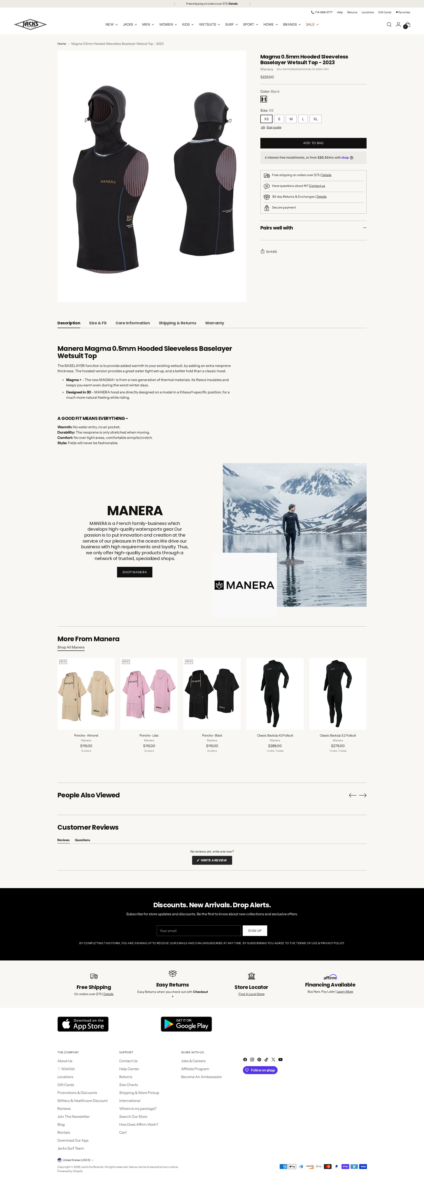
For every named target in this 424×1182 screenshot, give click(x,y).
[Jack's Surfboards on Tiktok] (266, 1060)
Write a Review (216, 861)
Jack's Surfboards (92, 1167)
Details (326, 175)
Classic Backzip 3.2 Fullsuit (338, 735)
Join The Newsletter (73, 1116)
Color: (270, 91)
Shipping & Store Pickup (139, 1092)
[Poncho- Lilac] (149, 694)
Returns (125, 1077)
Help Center (129, 1069)
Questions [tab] (82, 841)
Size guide (274, 127)
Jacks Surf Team (70, 1148)
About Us (64, 1061)
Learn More (345, 992)
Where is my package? (137, 1108)
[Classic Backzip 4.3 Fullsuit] (275, 694)
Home (61, 44)
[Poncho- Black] (212, 694)
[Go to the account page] (398, 24)
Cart (123, 1132)
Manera (266, 69)
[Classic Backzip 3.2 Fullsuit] (338, 694)
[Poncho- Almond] (86, 694)
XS (266, 119)
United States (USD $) (77, 1160)
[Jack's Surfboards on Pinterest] (259, 1060)
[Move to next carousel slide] (363, 795)
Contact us (317, 186)
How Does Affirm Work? (138, 1124)
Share (271, 252)
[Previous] (174, 4)
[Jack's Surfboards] (30, 24)
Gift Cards (65, 1084)
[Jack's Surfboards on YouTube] (281, 1060)
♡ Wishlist (66, 1069)
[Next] (250, 4)
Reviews (64, 1108)
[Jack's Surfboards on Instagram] (252, 1060)
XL (315, 119)
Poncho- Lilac (149, 735)
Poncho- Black (212, 735)
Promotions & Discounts (77, 1092)
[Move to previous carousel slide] (352, 795)
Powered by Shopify (70, 1171)
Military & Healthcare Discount (82, 1100)
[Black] (263, 99)
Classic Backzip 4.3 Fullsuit (275, 735)
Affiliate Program (195, 1069)
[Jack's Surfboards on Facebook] (245, 1060)
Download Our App (73, 1140)
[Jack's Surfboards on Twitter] (273, 1060)
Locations (65, 1077)
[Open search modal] (389, 24)
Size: (266, 110)
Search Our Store (133, 1116)
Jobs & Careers (193, 1061)
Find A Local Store (251, 994)
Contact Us (128, 1061)
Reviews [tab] (63, 841)
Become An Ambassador (201, 1077)
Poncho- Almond (86, 735)
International (129, 1100)
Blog (61, 1124)
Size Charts (128, 1084)
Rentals (63, 1132)
